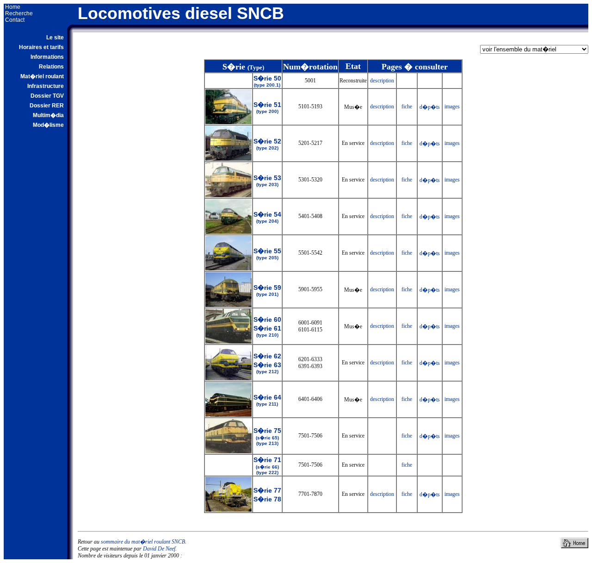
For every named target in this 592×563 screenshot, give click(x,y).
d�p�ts (429, 107)
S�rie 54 (267, 217)
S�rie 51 (267, 107)
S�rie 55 (267, 253)
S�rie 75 (267, 436)
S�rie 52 (267, 144)
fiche (406, 106)
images (452, 106)
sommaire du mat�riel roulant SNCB (143, 541)
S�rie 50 (267, 81)
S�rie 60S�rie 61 (267, 327)
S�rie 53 (267, 180)
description (382, 80)
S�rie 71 (267, 465)
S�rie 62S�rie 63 (267, 363)
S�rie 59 (267, 290)
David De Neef (159, 548)
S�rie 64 (267, 400)
